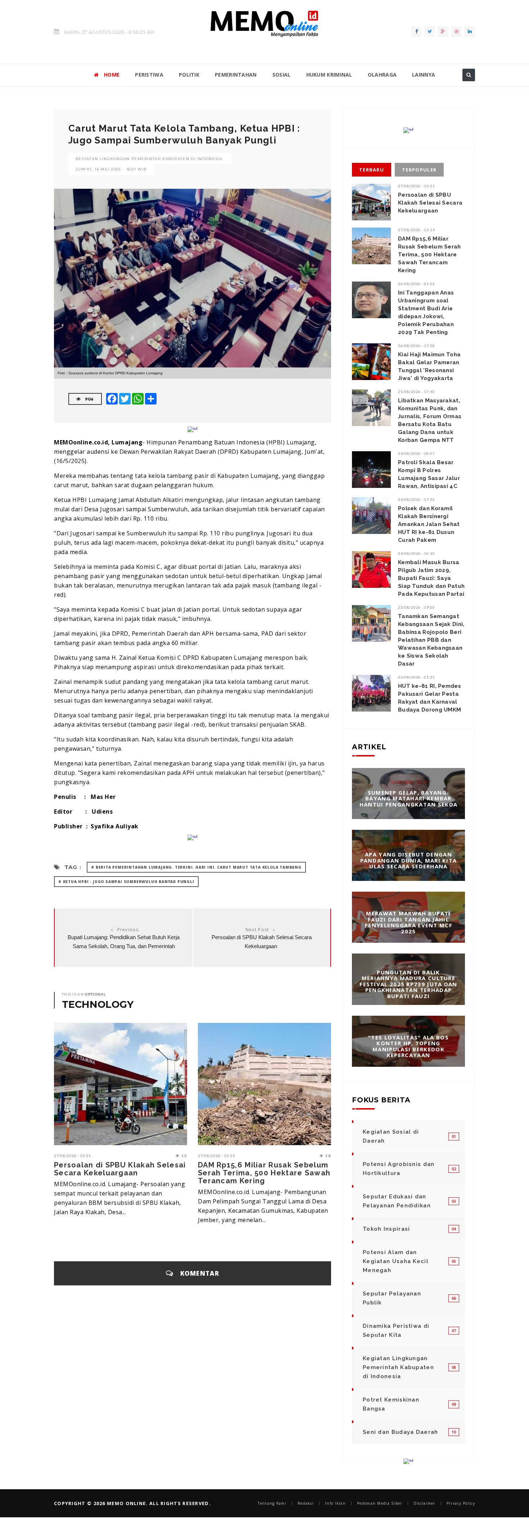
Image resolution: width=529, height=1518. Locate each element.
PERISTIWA (149, 74)
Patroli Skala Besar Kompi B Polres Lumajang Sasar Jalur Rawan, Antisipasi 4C (429, 474)
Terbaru (371, 169)
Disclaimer (424, 1503)
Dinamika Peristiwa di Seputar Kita (396, 1330)
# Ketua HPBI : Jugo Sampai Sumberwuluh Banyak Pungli (126, 881)
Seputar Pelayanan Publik (392, 1298)
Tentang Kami (272, 1503)
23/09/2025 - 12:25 (409, 903)
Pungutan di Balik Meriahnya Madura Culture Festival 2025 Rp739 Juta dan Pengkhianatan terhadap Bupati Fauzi (408, 984)
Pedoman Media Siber (379, 1503)
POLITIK (189, 74)
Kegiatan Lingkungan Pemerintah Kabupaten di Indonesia (149, 158)
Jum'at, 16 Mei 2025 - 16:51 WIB (111, 169)
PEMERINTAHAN (236, 74)
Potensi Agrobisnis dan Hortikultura (399, 1168)
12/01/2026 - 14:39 (409, 782)
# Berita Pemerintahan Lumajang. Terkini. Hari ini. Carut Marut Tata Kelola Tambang (196, 867)
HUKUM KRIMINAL (329, 74)
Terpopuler (419, 169)
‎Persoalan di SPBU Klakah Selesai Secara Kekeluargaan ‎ (120, 1169)
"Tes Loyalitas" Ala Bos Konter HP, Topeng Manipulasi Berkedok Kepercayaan (408, 1046)
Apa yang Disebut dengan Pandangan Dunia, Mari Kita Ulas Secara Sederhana (408, 860)
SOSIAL (281, 74)
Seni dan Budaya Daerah (400, 1432)
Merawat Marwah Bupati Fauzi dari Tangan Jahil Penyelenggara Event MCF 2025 (408, 922)
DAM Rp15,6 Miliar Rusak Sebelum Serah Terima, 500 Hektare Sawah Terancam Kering (264, 1173)
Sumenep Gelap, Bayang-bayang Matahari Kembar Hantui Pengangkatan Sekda (409, 798)
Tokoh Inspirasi (386, 1229)
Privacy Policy (461, 1503)
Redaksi (306, 1503)
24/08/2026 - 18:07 (416, 453)
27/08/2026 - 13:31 (72, 1155)
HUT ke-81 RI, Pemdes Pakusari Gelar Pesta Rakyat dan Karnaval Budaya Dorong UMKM (429, 698)
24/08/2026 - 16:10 (416, 553)
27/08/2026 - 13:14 (216, 1155)
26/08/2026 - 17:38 (416, 345)
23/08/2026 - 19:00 (416, 607)
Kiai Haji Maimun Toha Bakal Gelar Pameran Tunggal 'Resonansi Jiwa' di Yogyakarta (429, 366)
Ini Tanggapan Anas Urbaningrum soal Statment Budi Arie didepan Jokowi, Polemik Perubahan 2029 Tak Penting (426, 312)
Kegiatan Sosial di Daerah (391, 1136)
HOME (111, 74)
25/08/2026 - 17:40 (416, 391)
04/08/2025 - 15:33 (409, 1026)
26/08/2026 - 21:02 (416, 284)
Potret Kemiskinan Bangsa (391, 1404)
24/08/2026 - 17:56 (416, 499)
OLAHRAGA (382, 74)
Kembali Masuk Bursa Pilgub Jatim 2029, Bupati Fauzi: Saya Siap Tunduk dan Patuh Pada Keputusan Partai (431, 578)
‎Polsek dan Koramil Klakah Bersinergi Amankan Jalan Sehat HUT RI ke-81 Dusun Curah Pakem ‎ (429, 524)
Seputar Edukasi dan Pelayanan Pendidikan (397, 1201)
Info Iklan (335, 1503)
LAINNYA (423, 74)
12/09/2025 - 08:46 (409, 962)
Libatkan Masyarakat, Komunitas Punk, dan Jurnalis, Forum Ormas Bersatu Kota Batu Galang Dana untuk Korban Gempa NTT (429, 420)
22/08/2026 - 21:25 (416, 677)
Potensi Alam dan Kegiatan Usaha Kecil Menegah (396, 1261)
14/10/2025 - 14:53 (409, 844)
